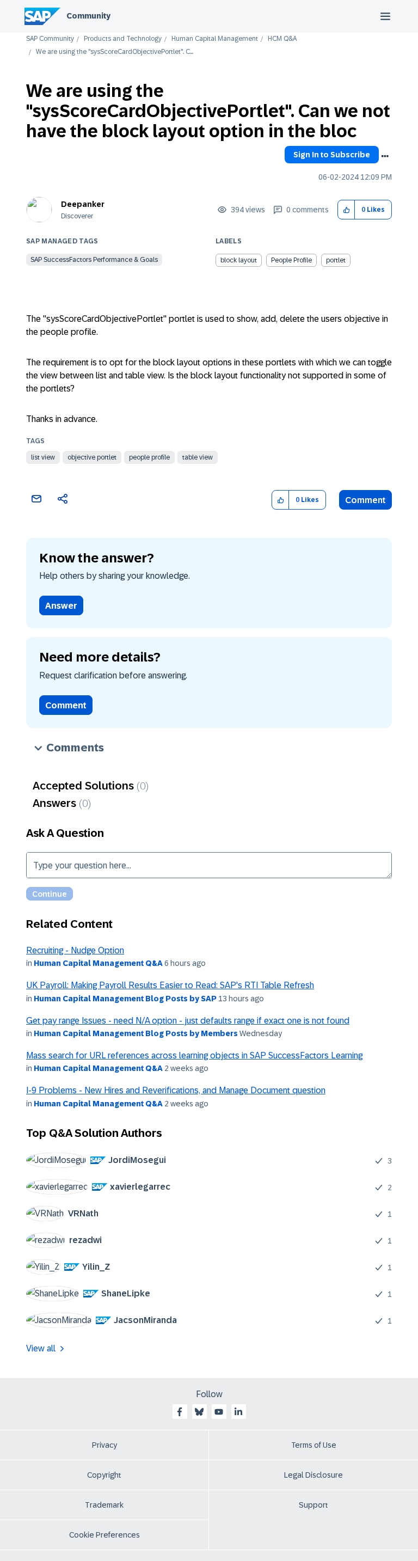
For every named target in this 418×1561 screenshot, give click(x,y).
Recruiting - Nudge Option (75, 950)
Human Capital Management (214, 38)
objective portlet (91, 457)
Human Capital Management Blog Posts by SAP (125, 998)
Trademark (104, 1505)
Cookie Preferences (104, 1535)
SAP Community (50, 38)
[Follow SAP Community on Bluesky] (199, 1411)
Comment (365, 500)
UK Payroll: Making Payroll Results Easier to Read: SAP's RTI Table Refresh (170, 985)
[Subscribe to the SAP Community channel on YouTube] (218, 1411)
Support (313, 1505)
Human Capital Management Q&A (98, 963)
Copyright (104, 1475)
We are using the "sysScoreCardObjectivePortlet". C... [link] (114, 52)
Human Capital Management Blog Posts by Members (136, 1033)
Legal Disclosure (313, 1475)
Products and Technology (123, 38)
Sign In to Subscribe (331, 154)
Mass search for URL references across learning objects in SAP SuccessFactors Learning (194, 1055)
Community (88, 15)
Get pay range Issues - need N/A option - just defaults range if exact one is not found (187, 1020)
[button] (346, 209)
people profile (149, 457)
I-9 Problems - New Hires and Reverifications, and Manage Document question (175, 1090)
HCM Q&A (282, 38)
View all (41, 1348)
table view (197, 457)
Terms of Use (313, 1445)
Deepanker (82, 204)
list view (43, 457)
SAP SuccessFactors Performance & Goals (94, 260)
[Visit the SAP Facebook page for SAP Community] (179, 1411)
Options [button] (384, 156)
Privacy (104, 1445)
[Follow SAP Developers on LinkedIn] (238, 1411)
